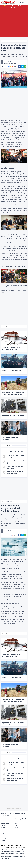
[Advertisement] (14, 23)
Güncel (10, 41)
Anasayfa (4, 41)
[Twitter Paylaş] (22, 66)
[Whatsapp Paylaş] (25, 66)
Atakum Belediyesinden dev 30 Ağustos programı (14, 6)
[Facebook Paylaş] (19, 66)
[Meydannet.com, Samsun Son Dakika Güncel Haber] (8, 2)
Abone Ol (4, 66)
